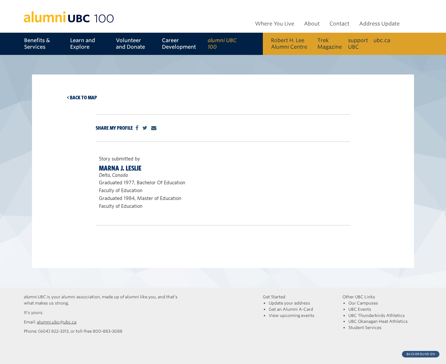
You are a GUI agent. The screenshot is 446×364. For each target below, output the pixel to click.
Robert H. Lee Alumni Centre (289, 43)
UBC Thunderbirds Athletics (376, 315)
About (312, 24)
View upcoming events (291, 315)
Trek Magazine (329, 43)
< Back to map (82, 97)
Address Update (379, 24)
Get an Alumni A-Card (291, 309)
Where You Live (274, 24)
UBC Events (359, 309)
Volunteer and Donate (130, 43)
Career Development (179, 43)
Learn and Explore (82, 43)
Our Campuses (363, 303)
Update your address (289, 303)
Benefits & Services (37, 43)
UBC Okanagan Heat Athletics (378, 321)
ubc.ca (382, 40)
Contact (339, 24)
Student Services (365, 327)
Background (420, 354)
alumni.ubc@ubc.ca (56, 322)
